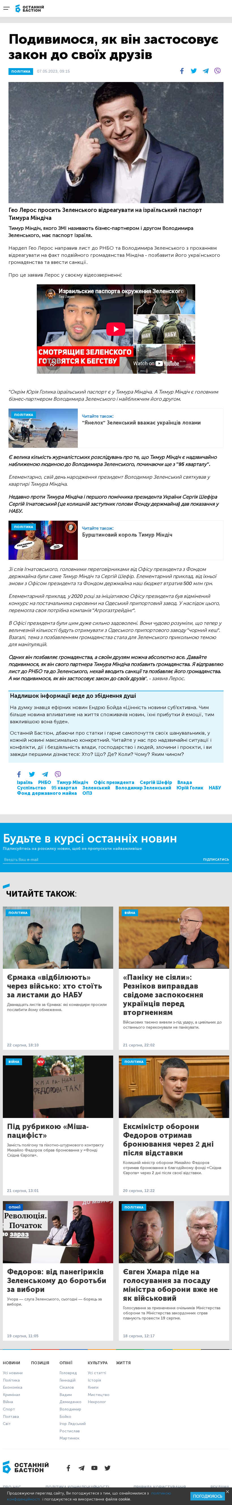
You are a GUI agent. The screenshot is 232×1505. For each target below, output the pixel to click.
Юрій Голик (190, 788)
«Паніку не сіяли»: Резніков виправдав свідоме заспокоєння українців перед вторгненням (163, 995)
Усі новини (13, 1373)
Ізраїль (25, 782)
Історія (94, 1380)
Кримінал (11, 1394)
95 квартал (64, 788)
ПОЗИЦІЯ (40, 1363)
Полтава (11, 1416)
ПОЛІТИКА (20, 71)
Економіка (12, 1387)
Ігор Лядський (72, 1423)
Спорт (9, 1409)
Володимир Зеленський (143, 788)
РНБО (44, 782)
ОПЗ (87, 793)
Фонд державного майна (47, 793)
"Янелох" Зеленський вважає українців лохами (141, 423)
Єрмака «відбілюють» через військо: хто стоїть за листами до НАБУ (54, 986)
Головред (68, 1373)
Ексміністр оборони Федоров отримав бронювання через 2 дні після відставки (168, 1139)
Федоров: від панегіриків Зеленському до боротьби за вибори (56, 1281)
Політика (17, 913)
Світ (7, 1423)
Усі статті (97, 1373)
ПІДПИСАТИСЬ (216, 859)
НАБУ (215, 788)
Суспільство (31, 788)
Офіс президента (114, 782)
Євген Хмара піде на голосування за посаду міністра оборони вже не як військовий (170, 1285)
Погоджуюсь (207, 1496)
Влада (184, 782)
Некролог (97, 1401)
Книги (93, 1387)
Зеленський (96, 788)
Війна (129, 913)
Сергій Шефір (156, 782)
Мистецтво (98, 1394)
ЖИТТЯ (123, 1363)
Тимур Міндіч (72, 782)
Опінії (14, 1207)
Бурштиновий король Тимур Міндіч (127, 535)
